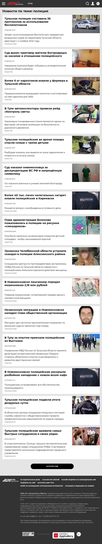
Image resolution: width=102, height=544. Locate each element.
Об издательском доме (30, 480)
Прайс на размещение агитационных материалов (41, 486)
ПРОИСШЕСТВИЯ (11, 44)
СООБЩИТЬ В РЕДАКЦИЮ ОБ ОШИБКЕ (79, 486)
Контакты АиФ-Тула (46, 483)
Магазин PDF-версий (50, 480)
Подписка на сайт (27, 483)
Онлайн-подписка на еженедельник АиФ (78, 480)
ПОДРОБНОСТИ (10, 422)
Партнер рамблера (43, 534)
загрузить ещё (52, 466)
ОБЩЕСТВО (9, 72)
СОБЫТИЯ (8, 100)
